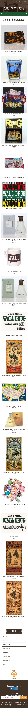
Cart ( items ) (21, 2)
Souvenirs (6, 652)
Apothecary (6, 648)
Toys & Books (6, 656)
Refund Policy (14, 706)
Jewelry (5, 664)
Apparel (5, 641)
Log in (15, 4)
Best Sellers (6, 637)
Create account (23, 4)
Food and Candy (7, 660)
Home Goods (6, 644)
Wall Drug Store (14, 7)
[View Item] (14, 37)
